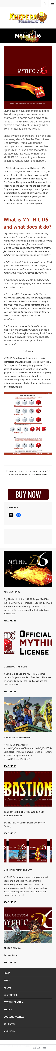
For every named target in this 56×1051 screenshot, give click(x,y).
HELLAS (8, 1009)
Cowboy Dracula (14, 1002)
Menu (52, 3)
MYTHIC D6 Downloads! (17, 737)
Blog (7, 980)
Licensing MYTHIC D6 (15, 666)
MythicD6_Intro (39, 474)
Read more (10, 620)
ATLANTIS (9, 1024)
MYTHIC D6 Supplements (18, 870)
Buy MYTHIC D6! (12, 592)
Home (7, 973)
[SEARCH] (45, 3)
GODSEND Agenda (14, 1016)
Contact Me (10, 994)
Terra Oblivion (12, 948)
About (7, 987)
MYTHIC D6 (9, 1031)
